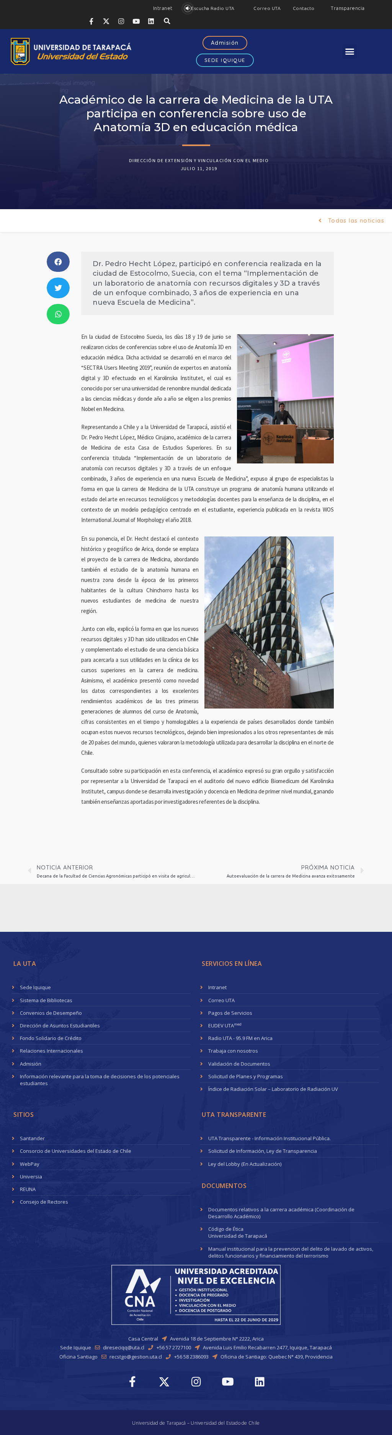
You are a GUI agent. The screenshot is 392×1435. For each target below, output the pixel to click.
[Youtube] (136, 21)
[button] (163, 8)
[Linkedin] (151, 21)
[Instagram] (121, 21)
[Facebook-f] (91, 21)
